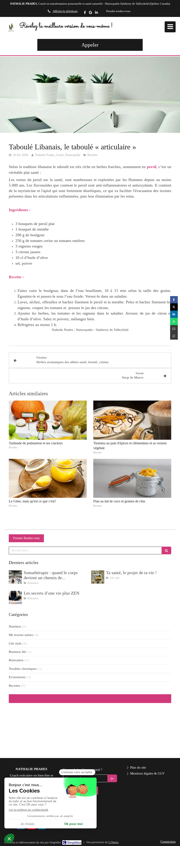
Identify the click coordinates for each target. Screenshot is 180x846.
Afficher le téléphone (65, 11)
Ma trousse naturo (21, 635)
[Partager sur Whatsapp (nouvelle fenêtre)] (174, 321)
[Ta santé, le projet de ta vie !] (97, 577)
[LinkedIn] (96, 13)
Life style (15, 643)
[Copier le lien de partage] (174, 336)
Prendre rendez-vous (118, 11)
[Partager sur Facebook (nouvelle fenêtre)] (174, 299)
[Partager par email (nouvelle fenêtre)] (174, 328)
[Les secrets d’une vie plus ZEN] (15, 597)
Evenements (17, 677)
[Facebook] (85, 13)
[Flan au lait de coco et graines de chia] (132, 478)
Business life (17, 652)
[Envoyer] (112, 778)
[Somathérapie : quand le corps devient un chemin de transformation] (15, 577)
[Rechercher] (166, 550)
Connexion (168, 841)
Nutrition (15, 626)
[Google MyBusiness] (90, 13)
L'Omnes (113, 842)
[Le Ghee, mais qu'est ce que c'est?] (48, 478)
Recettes (14, 685)
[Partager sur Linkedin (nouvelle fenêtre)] (174, 314)
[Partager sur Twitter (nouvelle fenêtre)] (174, 307)
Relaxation (16, 660)
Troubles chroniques (23, 668)
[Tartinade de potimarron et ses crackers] (48, 420)
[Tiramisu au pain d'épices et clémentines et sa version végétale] (132, 420)
